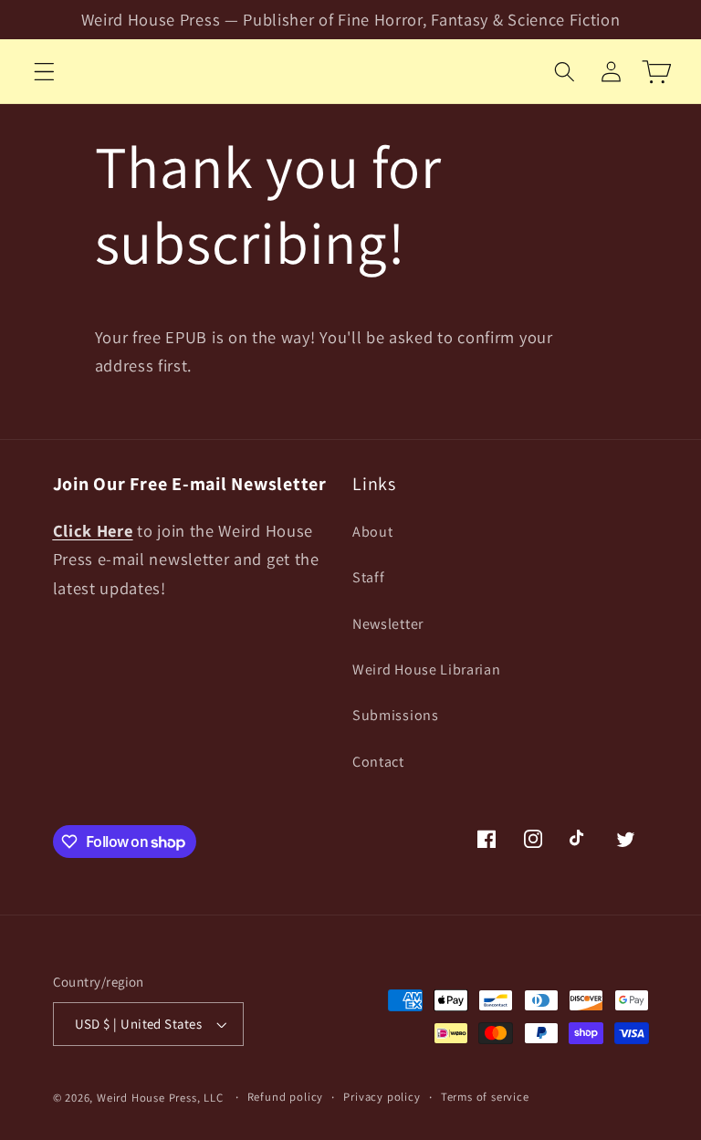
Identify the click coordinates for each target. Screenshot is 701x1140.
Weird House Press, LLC (160, 1097)
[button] (44, 71)
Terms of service (485, 1096)
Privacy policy (381, 1096)
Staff (368, 577)
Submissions (395, 715)
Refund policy (285, 1096)
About (372, 531)
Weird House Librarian (426, 669)
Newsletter (388, 623)
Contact (378, 761)
